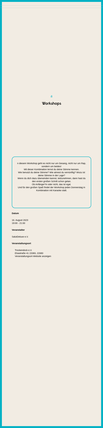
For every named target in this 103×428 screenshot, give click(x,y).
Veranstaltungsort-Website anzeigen (33, 256)
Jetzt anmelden (35, 199)
